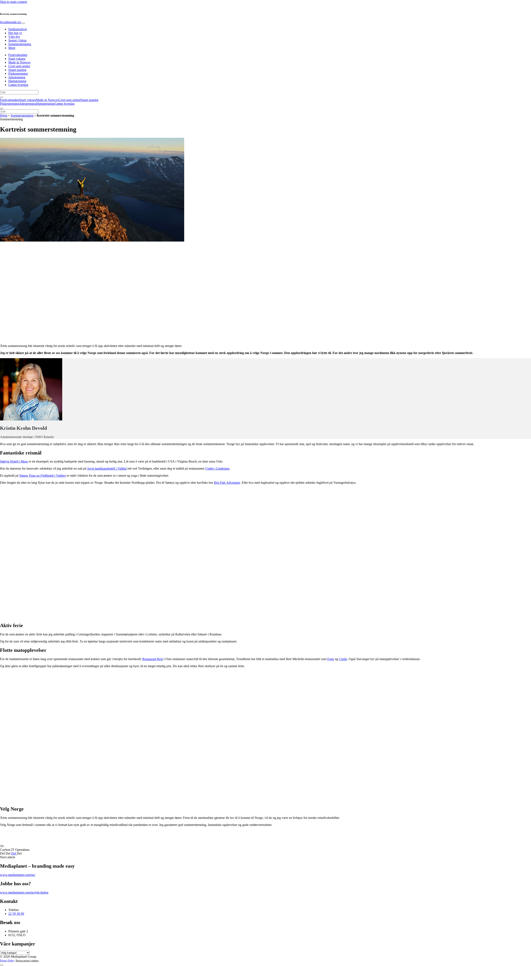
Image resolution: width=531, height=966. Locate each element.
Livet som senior (19, 66)
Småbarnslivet (17, 29)
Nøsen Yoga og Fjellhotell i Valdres (42, 475)
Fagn (330, 659)
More (11, 48)
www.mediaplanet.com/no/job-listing (24, 892)
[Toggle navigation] (23, 23)
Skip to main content (13, 2)
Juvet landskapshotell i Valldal (107, 468)
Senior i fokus (17, 40)
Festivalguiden (17, 55)
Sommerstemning (19, 44)
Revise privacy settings (27, 960)
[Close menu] (1, 108)
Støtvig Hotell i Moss (14, 461)
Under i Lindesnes (217, 468)
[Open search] (1, 97)
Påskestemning (18, 73)
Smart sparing (17, 70)
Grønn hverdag (18, 85)
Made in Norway (19, 62)
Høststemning (17, 81)
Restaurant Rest (152, 659)
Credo (343, 659)
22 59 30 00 (16, 913)
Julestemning (16, 77)
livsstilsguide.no (11, 22)
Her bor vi (15, 33)
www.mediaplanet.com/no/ (17, 875)
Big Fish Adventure (227, 482)
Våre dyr (14, 36)
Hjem (3, 115)
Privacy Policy (7, 960)
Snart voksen (16, 58)
